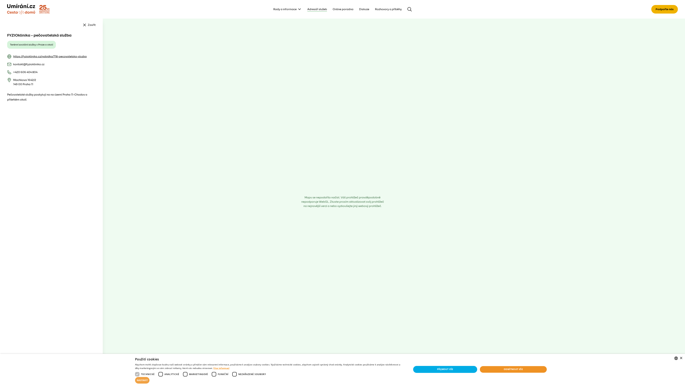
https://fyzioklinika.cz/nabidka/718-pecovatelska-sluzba (50, 56)
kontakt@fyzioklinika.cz (28, 64)
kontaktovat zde (31, 377)
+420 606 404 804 (25, 72)
